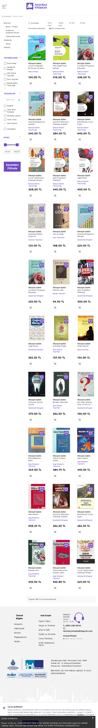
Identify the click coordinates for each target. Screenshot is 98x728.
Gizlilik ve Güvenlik (47, 634)
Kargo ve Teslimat (47, 625)
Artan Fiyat (50, 24)
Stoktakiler (11, 129)
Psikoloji (7, 47)
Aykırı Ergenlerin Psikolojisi (59, 179)
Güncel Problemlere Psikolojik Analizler (61, 123)
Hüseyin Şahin (34, 63)
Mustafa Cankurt (14, 116)
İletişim (17, 633)
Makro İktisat (82, 458)
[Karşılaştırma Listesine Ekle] (30, 83)
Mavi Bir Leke (58, 290)
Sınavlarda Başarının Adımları (36, 123)
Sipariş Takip (44, 621)
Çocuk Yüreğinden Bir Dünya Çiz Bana (36, 67)
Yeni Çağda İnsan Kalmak (60, 67)
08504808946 (58, 673)
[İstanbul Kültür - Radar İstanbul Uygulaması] (26, 675)
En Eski (82, 23)
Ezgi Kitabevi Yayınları (33, 465)
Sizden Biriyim (83, 346)
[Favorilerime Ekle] (41, 41)
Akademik (8, 40)
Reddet (80, 714)
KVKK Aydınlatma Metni (46, 644)
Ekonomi (7, 23)
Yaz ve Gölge (58, 234)
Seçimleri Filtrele (12, 166)
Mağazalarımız (20, 637)
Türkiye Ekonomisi (13, 36)
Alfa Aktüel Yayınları (11, 74)
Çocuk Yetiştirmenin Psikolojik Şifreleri (36, 179)
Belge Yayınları (59, 293)
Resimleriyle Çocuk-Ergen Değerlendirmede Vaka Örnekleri (85, 123)
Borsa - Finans (12, 27)
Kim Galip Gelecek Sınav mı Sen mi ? (84, 403)
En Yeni (72, 23)
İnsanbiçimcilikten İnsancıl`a (35, 235)
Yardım (17, 641)
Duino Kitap (11, 63)
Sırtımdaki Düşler (59, 346)
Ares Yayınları (12, 79)
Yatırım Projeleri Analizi (59, 459)
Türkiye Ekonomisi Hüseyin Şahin (60, 571)
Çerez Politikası (46, 638)
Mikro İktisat (33, 514)
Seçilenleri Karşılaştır (37, 28)
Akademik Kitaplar (11, 68)
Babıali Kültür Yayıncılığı (12, 84)
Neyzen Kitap (82, 350)
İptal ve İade (44, 630)
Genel (8, 44)
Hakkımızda (19, 628)
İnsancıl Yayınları (35, 240)
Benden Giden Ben (60, 402)
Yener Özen (12, 119)
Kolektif (10, 106)
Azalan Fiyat (60, 24)
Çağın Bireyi (82, 178)
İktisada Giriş (33, 570)
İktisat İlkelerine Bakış (34, 459)
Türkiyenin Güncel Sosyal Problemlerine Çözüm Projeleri (35, 403)
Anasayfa (7, 16)
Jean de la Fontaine (11, 110)
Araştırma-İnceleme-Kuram (12, 31)
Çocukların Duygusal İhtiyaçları (85, 67)
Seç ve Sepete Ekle (58, 28)
